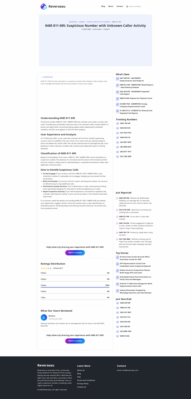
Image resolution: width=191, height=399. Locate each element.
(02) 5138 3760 (124, 210)
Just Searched (123, 299)
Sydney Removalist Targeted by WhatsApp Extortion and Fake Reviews (135, 291)
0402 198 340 (125, 123)
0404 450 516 (125, 137)
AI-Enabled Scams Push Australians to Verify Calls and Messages (135, 278)
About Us (81, 370)
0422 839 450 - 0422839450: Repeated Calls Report (134, 92)
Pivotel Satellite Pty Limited (98, 22)
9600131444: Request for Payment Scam (136, 98)
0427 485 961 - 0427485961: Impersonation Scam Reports (132, 79)
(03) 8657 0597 (125, 142)
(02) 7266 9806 (124, 239)
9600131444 (124, 336)
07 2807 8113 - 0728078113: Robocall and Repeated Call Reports (136, 111)
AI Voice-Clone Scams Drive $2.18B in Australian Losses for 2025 (135, 258)
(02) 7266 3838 (125, 156)
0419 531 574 (125, 317)
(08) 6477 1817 (125, 152)
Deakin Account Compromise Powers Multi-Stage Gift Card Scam (135, 271)
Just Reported (123, 192)
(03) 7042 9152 (125, 133)
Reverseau (57, 6)
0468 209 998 (124, 198)
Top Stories (122, 253)
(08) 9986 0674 (125, 147)
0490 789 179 (124, 232)
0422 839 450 (125, 322)
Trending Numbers (126, 119)
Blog (103, 6)
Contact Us (81, 387)
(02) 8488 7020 (125, 331)
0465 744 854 (124, 223)
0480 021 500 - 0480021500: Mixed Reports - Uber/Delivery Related (136, 86)
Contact (119, 6)
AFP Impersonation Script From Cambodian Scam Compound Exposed (135, 264)
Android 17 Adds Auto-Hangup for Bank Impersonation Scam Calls (136, 284)
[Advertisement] (95, 46)
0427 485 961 (125, 326)
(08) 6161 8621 (125, 312)
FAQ (79, 377)
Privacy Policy (82, 383)
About (110, 6)
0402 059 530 (125, 128)
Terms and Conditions (86, 380)
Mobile (82, 22)
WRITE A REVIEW (75, 253)
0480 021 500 (124, 216)
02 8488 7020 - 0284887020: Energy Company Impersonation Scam (133, 105)
